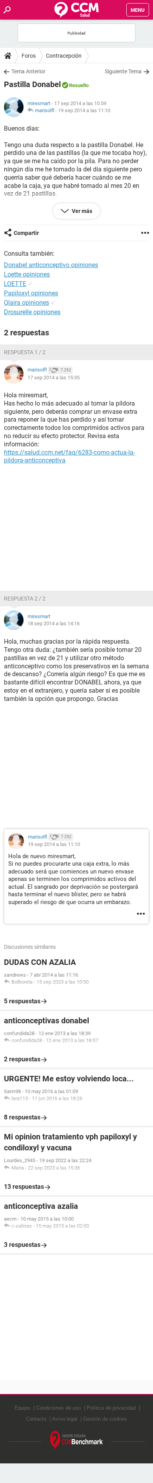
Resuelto (79, 85)
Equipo (22, 1408)
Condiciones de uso (58, 1408)
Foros (29, 56)
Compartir (26, 233)
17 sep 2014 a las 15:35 (53, 377)
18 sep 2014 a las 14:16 (53, 623)
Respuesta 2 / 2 (25, 598)
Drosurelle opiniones (32, 312)
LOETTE (15, 284)
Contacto (36, 1419)
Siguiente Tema (123, 71)
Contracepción (64, 56)
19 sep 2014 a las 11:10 (84, 110)
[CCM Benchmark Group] (76, 1440)
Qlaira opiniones (26, 302)
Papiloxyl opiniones (31, 293)
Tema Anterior (28, 71)
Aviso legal (64, 1419)
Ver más (81, 211)
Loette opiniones (27, 274)
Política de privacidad (111, 1408)
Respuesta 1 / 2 (25, 352)
